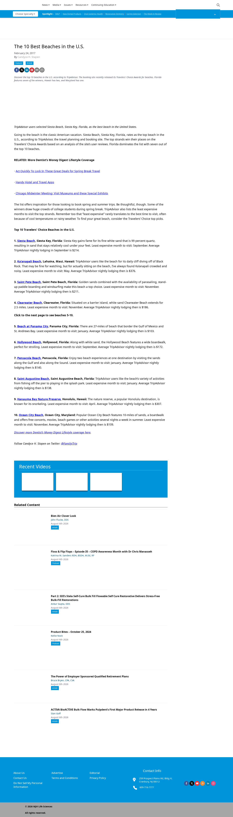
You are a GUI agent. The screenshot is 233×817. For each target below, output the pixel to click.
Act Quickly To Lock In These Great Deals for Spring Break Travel (58, 171)
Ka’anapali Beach (29, 261)
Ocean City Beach (31, 415)
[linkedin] (26, 70)
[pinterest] (31, 70)
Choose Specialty (24, 13)
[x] (191, 783)
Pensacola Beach (29, 358)
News (45, 4)
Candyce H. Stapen (29, 57)
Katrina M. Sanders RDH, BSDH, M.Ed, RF (72, 555)
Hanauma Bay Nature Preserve (39, 399)
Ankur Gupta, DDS (60, 603)
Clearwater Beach (29, 302)
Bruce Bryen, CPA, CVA (62, 680)
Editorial (95, 773)
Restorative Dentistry (114, 14)
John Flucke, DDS (60, 519)
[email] (36, 70)
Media (56, 4)
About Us (19, 773)
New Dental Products (72, 14)
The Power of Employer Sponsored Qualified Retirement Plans (90, 676)
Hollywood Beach (29, 342)
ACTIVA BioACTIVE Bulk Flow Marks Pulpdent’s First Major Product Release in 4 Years (104, 709)
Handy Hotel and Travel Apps (35, 182)
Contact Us (20, 778)
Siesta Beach (26, 241)
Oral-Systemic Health (93, 14)
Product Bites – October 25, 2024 (71, 632)
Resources (81, 4)
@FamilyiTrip (69, 443)
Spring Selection (134, 14)
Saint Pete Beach (29, 282)
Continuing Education (102, 4)
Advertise (57, 773)
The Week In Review (152, 14)
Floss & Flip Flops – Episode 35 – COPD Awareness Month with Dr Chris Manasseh (101, 551)
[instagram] (213, 783)
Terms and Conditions (65, 778)
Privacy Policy (98, 778)
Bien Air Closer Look (63, 516)
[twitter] (21, 70)
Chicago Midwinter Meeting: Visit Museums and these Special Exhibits (62, 193)
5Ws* (57, 14)
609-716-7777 (147, 787)
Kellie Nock (57, 635)
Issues (67, 4)
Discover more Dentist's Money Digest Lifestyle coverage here (52, 432)
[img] (25, 5)
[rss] (202, 783)
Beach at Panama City (32, 326)
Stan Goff (56, 713)
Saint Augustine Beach (33, 378)
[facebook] (16, 70)
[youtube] (197, 783)
